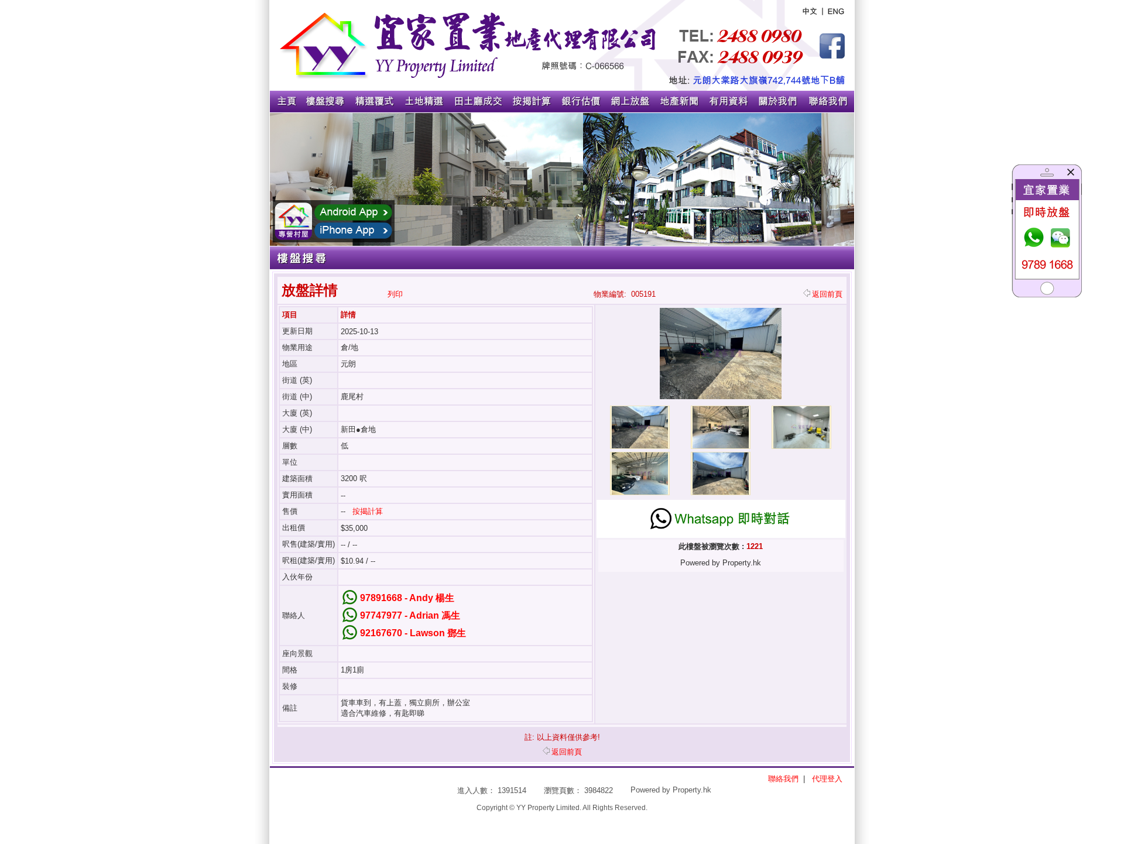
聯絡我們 (783, 778)
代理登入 (827, 778)
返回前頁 (827, 294)
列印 (395, 294)
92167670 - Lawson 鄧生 (413, 633)
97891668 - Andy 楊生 (407, 598)
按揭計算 (367, 511)
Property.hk (692, 789)
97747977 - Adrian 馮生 (410, 615)
